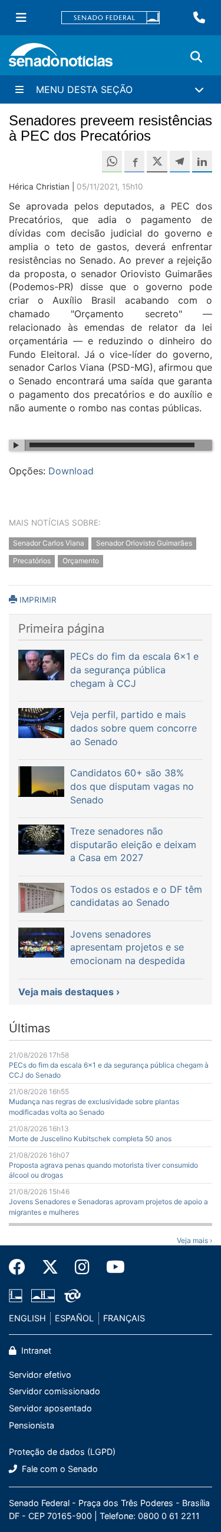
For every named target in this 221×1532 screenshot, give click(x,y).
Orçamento (80, 561)
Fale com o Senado (58, 1469)
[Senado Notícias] (61, 59)
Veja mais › (194, 1240)
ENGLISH (27, 1318)
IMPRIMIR (37, 599)
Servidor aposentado (50, 1408)
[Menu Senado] (21, 18)
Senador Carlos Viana (48, 543)
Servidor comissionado (54, 1391)
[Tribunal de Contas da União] (72, 1295)
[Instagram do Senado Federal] (82, 1267)
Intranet (35, 1350)
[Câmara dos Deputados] (15, 1295)
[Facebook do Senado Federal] (21, 1267)
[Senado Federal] (110, 18)
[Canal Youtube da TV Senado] (111, 1267)
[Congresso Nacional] (43, 1295)
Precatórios (32, 561)
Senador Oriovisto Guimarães (144, 543)
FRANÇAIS (124, 1318)
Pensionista (31, 1425)
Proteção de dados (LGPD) (62, 1452)
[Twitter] (50, 1267)
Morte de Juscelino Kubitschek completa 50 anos (90, 1138)
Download (71, 471)
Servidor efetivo (40, 1375)
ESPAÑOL (74, 1318)
